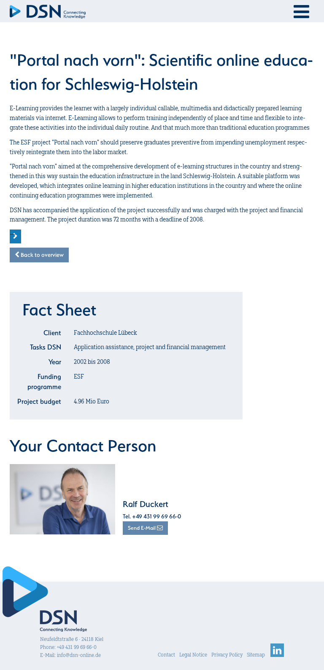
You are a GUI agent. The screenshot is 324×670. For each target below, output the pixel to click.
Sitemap (256, 654)
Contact (166, 654)
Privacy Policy (227, 654)
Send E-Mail (142, 528)
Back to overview (41, 254)
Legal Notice (193, 654)
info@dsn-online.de (79, 655)
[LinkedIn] (277, 654)
